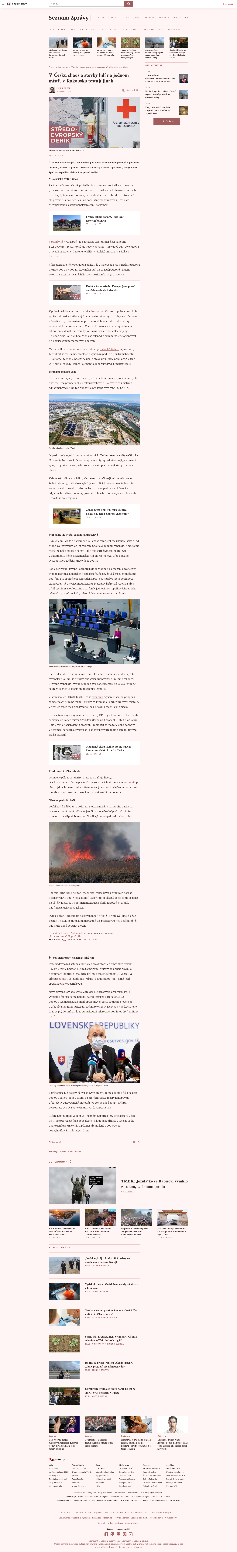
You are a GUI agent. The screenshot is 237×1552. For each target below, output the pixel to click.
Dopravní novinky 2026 (175, 1475)
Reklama (129, 1512)
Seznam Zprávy (100, 1266)
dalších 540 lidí (109, 349)
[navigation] (3, 4)
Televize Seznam (121, 1518)
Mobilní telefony (80, 1500)
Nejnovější (153, 65)
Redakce (119, 1512)
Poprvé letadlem (149, 1472)
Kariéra (88, 1512)
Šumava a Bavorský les (152, 1475)
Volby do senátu (55, 1482)
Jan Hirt (75, 1475)
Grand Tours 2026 (79, 1486)
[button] (58, 42)
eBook (128, 90)
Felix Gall (76, 1482)
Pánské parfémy (173, 1500)
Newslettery (171, 1518)
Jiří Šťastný (99, 1344)
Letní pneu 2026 (173, 1468)
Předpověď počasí (105, 1492)
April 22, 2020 (89, 940)
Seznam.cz (228, 4)
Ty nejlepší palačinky (127, 1468)
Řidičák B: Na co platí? (175, 1479)
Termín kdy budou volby (58, 1479)
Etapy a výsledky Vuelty (82, 1472)
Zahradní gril (157, 1496)
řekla (95, 551)
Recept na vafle (125, 1482)
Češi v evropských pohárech (151, 1492)
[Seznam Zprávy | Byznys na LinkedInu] (130, 1534)
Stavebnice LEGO (96, 1500)
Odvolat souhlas (105, 1523)
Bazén (80, 1496)
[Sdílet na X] (138, 1141)
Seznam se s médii (139, 1518)
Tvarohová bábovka (127, 1479)
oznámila (97, 697)
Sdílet (138, 90)
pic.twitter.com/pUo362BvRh (65, 936)
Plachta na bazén (91, 1496)
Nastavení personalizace (126, 1523)
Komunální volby (56, 1486)
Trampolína (104, 1496)
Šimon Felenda (100, 1292)
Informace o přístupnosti (162, 1512)
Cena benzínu (132, 1492)
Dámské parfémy (111, 1500)
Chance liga (100, 1468)
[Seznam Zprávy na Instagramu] (118, 1534)
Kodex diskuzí (156, 1518)
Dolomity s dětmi (150, 1486)
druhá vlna (97, 311)
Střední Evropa (74, 1151)
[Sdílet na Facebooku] (134, 1141)
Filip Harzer (64, 88)
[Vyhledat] (128, 4)
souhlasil (62, 979)
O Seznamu (78, 1512)
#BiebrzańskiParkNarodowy (71, 933)
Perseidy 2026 (119, 1492)
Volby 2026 (53, 1468)
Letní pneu (124, 1500)
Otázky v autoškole (174, 1482)
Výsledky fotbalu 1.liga (105, 1472)
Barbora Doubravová (104, 1318)
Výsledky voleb (55, 1475)
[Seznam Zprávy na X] (112, 1534)
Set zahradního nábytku (140, 1496)
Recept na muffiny (127, 1472)
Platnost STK (171, 1486)
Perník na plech (125, 1486)
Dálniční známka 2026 (175, 1472)
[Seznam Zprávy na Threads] (124, 1534)
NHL (98, 1486)
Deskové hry (136, 1500)
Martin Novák (100, 1396)
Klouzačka (125, 1496)
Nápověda (98, 1512)
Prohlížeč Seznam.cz (102, 1518)
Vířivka (167, 1496)
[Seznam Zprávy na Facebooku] (106, 1534)
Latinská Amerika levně (152, 1482)
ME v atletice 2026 (103, 1479)
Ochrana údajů (142, 1512)
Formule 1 (100, 1482)
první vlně (57, 242)
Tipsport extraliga (103, 1475)
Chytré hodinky (158, 1500)
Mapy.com (91, 1492)
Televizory (146, 1500)
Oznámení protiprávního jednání (75, 1518)
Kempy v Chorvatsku (151, 1468)
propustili (129, 783)
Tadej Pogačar (78, 1479)
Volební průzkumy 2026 (58, 1472)
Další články (167, 122)
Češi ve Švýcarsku (150, 1479)
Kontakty (109, 1512)
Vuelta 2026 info (79, 1468)
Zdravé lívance (125, 1475)
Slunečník (115, 1496)
